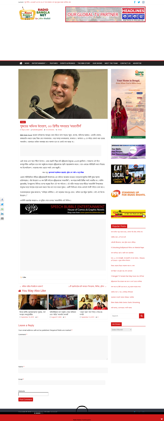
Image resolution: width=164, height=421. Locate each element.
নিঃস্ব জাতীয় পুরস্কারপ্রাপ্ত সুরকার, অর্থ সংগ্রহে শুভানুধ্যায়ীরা (32, 313)
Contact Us (125, 63)
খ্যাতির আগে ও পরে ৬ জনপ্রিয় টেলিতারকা (122, 292)
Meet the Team (111, 63)
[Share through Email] (2, 218)
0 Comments (50, 130)
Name (21, 366)
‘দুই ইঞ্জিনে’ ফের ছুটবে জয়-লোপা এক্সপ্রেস (121, 271)
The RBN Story (84, 63)
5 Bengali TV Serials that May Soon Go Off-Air (127, 276)
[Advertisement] (82, 43)
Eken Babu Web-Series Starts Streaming (125, 302)
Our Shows (97, 63)
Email (21, 379)
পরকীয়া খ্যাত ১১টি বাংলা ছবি (118, 237)
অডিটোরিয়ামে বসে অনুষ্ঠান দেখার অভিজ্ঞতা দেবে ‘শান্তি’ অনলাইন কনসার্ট (63, 313)
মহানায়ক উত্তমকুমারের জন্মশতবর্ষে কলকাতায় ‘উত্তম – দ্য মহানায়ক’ (41, 2)
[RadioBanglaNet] (20, 63)
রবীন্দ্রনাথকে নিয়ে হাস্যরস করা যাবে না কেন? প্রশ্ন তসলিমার (126, 281)
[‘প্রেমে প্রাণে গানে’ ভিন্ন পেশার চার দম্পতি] (93, 296)
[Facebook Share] (2, 199)
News (27, 63)
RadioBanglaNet (37, 130)
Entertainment (39, 63)
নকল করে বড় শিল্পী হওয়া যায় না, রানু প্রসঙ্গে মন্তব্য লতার (126, 287)
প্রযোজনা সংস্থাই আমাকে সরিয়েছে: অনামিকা (122, 297)
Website (21, 391)
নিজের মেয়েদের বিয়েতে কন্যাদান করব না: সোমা (123, 265)
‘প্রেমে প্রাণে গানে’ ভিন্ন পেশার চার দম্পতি (91, 313)
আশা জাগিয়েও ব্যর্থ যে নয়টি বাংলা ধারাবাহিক (122, 253)
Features (54, 63)
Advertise (137, 63)
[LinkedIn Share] (2, 214)
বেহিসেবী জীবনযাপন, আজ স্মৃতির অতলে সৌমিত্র (123, 242)
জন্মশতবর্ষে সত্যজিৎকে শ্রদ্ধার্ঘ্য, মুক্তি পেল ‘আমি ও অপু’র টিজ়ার (66, 172)
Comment (22, 334)
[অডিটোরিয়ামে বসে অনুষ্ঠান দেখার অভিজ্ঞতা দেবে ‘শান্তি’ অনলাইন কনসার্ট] (63, 296)
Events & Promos (67, 63)
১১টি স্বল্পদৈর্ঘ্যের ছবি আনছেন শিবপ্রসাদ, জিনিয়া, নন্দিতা (87, 286)
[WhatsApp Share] (2, 209)
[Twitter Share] (2, 204)
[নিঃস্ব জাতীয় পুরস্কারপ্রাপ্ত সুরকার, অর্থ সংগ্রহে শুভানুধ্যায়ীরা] (32, 296)
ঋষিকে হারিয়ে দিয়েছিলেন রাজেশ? (31, 286)
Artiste (60, 130)
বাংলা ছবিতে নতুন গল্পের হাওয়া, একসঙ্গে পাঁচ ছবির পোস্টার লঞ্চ (127, 232)
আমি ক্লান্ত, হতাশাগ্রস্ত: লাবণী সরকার (121, 308)
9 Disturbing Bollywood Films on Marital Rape (127, 247)
